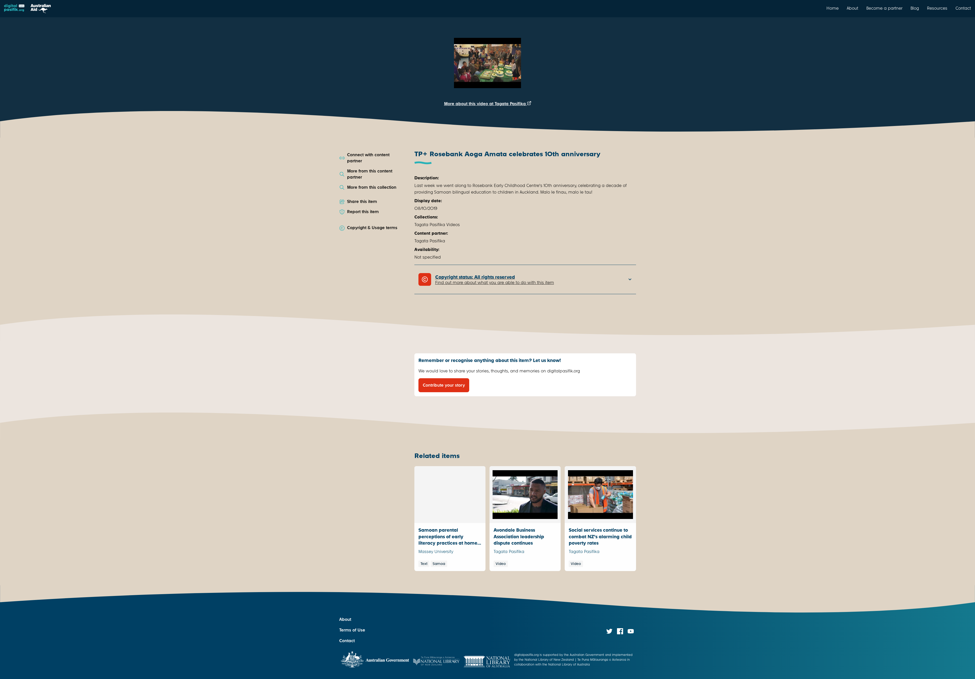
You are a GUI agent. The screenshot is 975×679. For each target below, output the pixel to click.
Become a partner (884, 8)
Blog (915, 8)
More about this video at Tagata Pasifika (485, 103)
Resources (937, 8)
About (852, 8)
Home (832, 8)
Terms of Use (352, 630)
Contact (963, 8)
